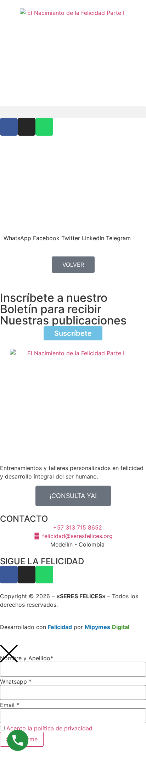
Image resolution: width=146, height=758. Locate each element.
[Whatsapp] (44, 127)
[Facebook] (9, 127)
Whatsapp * (16, 681)
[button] (73, 112)
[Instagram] (26, 127)
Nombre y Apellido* (26, 658)
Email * (9, 705)
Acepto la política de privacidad (49, 728)
